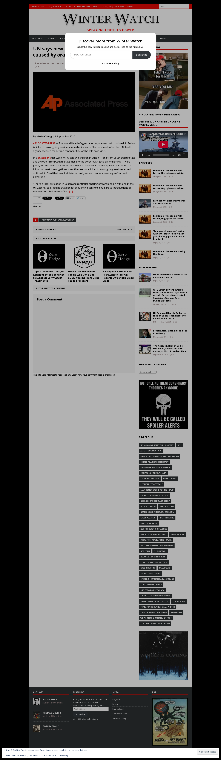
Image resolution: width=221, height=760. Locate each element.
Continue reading (110, 63)
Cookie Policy (62, 755)
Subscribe (141, 54)
